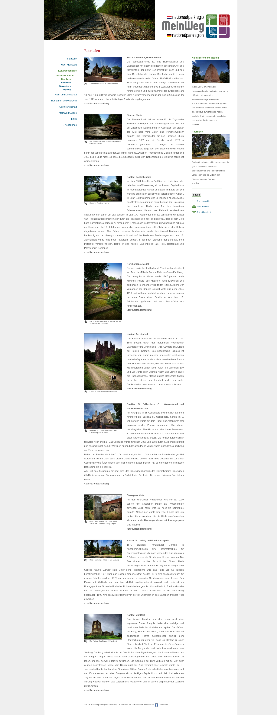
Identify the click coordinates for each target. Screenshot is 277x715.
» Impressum (125, 705)
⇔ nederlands (69, 125)
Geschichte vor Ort (64, 75)
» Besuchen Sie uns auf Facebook (150, 705)
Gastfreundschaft (68, 107)
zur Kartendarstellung (97, 103)
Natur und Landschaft (66, 94)
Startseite (72, 58)
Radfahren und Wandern (64, 100)
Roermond (66, 82)
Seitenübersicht (204, 212)
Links (74, 119)
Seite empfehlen (204, 201)
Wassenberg (65, 86)
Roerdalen (66, 79)
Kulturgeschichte (67, 70)
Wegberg (67, 89)
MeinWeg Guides (68, 113)
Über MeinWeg (69, 64)
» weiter (195, 124)
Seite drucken (203, 207)
